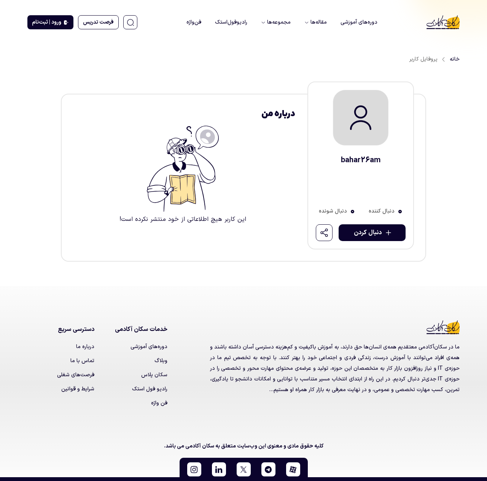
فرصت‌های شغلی (75, 375)
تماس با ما (82, 361)
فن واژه (159, 403)
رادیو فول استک (149, 389)
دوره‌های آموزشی (149, 347)
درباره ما (85, 347)
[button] (293, 469)
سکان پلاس (154, 375)
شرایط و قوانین (77, 389)
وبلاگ (160, 361)
